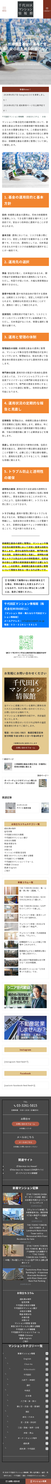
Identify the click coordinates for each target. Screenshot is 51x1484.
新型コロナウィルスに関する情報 (18, 855)
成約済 (35, 1443)
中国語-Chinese (11, 864)
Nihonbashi (35, 1369)
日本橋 (36, 1395)
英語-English (10, 867)
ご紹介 (7, 870)
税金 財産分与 (10, 843)
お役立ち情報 (10, 840)
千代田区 (36, 1374)
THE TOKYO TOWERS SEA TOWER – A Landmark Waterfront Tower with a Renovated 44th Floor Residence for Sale (32, 1232)
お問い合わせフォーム (25, 747)
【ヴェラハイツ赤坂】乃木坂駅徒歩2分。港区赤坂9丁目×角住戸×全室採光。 (37, 1213)
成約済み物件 (10, 828)
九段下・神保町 (34, 1380)
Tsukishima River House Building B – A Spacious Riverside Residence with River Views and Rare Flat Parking (37, 1275)
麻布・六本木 (35, 1417)
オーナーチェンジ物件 (32, 1438)
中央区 (35, 1390)
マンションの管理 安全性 (15, 852)
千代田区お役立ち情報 (14, 834)
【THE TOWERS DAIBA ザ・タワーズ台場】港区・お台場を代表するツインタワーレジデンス (36, 1198)
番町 (37, 1385)
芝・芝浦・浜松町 (34, 1422)
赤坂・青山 (35, 1432)
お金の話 (8, 846)
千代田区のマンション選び (16, 837)
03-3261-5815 (27, 1105)
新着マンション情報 (33, 1353)
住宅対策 (8, 831)
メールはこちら (25, 1142)
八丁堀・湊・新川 (34, 1401)
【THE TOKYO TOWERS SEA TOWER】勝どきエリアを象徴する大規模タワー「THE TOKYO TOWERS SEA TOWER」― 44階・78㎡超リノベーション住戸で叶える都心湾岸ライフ (25, 1254)
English (35, 1358)
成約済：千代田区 (33, 1448)
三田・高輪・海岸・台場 (32, 1427)
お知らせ (8, 849)
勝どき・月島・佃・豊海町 (32, 1406)
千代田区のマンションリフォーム (18, 861)
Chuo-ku (35, 1364)
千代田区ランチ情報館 (14, 858)
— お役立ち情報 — (25, 38)
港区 (37, 1411)
